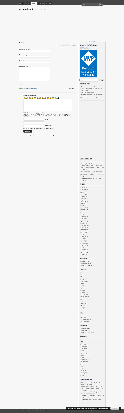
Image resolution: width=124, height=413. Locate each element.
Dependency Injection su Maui (88, 87)
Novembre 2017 (85, 211)
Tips (82, 299)
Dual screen (84, 279)
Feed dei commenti (86, 319)
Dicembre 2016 (85, 225)
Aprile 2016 (84, 240)
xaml (82, 309)
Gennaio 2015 (84, 254)
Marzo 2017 (84, 220)
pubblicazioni (84, 294)
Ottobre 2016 (84, 229)
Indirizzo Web (48, 125)
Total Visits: (84, 261)
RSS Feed (90, 42)
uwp (82, 301)
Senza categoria (85, 296)
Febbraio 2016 (85, 243)
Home (21, 3)
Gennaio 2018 (84, 209)
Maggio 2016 (84, 238)
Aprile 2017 (84, 218)
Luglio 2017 (84, 214)
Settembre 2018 (85, 198)
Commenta (71, 45)
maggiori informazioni (103, 408)
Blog (82, 274)
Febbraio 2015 (85, 253)
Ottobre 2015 (84, 245)
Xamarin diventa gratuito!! (89, 173)
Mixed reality (84, 287)
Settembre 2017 (85, 212)
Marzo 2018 (84, 205)
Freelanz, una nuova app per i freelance (91, 97)
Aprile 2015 (84, 251)
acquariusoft (26, 9)
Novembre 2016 (85, 227)
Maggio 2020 (84, 189)
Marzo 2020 (84, 192)
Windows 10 (84, 305)
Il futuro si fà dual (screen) (87, 92)
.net (82, 272)
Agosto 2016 (84, 232)
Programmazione (85, 292)
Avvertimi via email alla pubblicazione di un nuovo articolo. (39, 128)
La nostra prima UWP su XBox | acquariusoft (92, 171)
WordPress (49, 410)
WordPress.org (85, 321)
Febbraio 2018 (85, 207)
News (82, 289)
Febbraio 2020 (85, 194)
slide (82, 298)
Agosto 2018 (84, 200)
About (27, 3)
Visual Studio (84, 303)
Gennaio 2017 (84, 223)
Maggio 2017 (84, 216)
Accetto (115, 408)
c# (81, 276)
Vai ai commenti (62, 45)
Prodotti (83, 290)
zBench (42, 410)
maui (82, 285)
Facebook (94, 42)
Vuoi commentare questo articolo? (29, 88)
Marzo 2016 (84, 242)
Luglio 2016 (84, 234)
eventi (82, 283)
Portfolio (41, 3)
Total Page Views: (85, 265)
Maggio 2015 (84, 249)
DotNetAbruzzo (85, 278)
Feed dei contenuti (85, 318)
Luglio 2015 (84, 247)
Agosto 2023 (84, 187)
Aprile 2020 (84, 191)
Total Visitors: (84, 263)
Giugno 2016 (84, 236)
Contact (34, 3)
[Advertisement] (62, 27)
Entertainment (84, 281)
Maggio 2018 (84, 203)
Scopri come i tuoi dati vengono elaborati (50, 135)
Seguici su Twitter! (92, 42)
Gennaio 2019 (84, 196)
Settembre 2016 (85, 231)
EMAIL (46, 122)
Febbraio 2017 (85, 222)
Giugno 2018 (84, 202)
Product (48, 3)
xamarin (83, 307)
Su (91, 410)
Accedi (83, 316)
